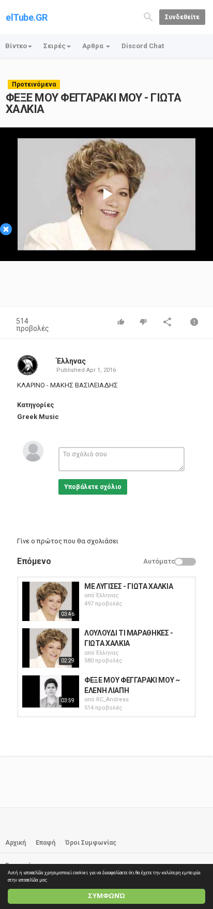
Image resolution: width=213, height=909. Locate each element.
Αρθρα (93, 46)
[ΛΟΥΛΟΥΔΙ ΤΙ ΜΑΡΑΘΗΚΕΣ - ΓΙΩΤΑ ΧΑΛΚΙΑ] (50, 648)
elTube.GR (27, 17)
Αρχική (15, 842)
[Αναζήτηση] (148, 16)
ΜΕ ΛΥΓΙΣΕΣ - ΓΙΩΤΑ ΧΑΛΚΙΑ (128, 586)
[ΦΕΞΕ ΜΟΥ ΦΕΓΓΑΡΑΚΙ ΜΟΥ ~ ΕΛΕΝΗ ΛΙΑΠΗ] (50, 691)
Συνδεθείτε (182, 17)
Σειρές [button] (54, 46)
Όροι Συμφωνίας (90, 842)
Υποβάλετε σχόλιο (92, 486)
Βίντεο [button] (16, 46)
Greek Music (38, 417)
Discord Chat (142, 46)
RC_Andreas (112, 699)
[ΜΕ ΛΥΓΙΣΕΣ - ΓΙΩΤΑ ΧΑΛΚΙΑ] (50, 601)
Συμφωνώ (106, 895)
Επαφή (45, 842)
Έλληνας (71, 361)
